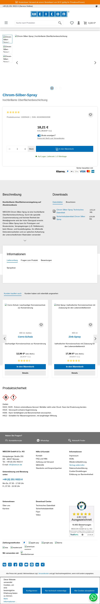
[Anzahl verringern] (9, 149)
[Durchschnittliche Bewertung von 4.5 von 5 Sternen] (25, 361)
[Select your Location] (96, 6)
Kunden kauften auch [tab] (12, 293)
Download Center (43, 501)
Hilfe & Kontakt (42, 452)
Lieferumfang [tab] (12, 260)
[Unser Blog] (5, 564)
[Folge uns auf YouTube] (27, 564)
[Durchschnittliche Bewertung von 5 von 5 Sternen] (28, 112)
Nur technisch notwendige (55, 591)
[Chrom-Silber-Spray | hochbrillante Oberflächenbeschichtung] (56, 63)
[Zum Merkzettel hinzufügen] (90, 114)
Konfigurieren (31, 591)
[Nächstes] (95, 62)
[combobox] (36, 22)
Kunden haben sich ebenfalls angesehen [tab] (41, 293)
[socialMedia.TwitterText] (21, 564)
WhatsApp (44, 440)
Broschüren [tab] (70, 202)
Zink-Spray (75, 336)
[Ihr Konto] (78, 23)
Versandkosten (43, 573)
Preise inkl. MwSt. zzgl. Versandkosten (50, 138)
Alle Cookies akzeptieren (84, 591)
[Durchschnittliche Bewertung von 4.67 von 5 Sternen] (74, 361)
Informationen (75, 452)
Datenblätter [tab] (58, 202)
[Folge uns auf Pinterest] (32, 564)
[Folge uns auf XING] (43, 564)
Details (25, 373)
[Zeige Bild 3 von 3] (60, 88)
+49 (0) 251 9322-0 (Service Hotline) (18, 6)
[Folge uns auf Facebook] (16, 564)
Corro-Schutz (25, 336)
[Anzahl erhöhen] (25, 149)
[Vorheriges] (17, 62)
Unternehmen (9, 501)
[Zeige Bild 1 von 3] (52, 88)
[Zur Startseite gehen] (50, 14)
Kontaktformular (15, 440)
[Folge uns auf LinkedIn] (38, 564)
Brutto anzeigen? (49, 135)
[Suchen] (60, 22)
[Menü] (6, 22)
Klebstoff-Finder (78, 440)
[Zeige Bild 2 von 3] (56, 88)
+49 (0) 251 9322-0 (13, 479)
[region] (50, 63)
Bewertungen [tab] (46, 260)
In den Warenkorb (66, 149)
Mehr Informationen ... (10, 600)
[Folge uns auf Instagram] (11, 564)
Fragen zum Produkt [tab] (29, 260)
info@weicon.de (15, 465)
